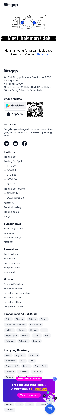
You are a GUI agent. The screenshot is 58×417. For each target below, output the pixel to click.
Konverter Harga (12, 237)
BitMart (36, 341)
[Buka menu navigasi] (51, 5)
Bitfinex (32, 319)
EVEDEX (9, 330)
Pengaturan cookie (14, 306)
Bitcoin (26, 366)
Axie (23, 361)
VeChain (10, 410)
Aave (8, 355)
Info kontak (10, 272)
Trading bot (10, 156)
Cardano (10, 371)
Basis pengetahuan (14, 228)
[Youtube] (15, 143)
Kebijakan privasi (13, 288)
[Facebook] (24, 143)
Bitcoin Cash (41, 366)
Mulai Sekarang (29, 395)
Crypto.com (35, 324)
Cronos (9, 377)
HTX (44, 330)
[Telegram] (6, 143)
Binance (20, 319)
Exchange (9, 233)
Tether (9, 404)
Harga (7, 216)
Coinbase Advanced (15, 324)
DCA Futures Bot (15, 197)
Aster (8, 319)
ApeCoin (33, 355)
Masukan (8, 242)
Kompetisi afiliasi (12, 267)
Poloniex (10, 341)
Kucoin (37, 335)
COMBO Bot (13, 193)
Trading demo (11, 211)
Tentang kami (11, 254)
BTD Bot (11, 174)
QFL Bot (11, 183)
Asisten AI (9, 202)
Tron (19, 404)
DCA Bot (11, 170)
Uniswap (42, 404)
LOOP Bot (12, 179)
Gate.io (21, 330)
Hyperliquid (11, 335)
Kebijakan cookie (13, 297)
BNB (32, 361)
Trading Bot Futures (14, 188)
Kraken (25, 335)
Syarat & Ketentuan (14, 284)
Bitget (44, 319)
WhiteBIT (23, 341)
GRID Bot (11, 165)
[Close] (55, 379)
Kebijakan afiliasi (12, 302)
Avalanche (10, 361)
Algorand (20, 355)
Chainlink (23, 371)
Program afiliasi (12, 263)
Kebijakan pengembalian (17, 293)
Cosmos (37, 371)
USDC (29, 404)
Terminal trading (12, 207)
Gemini (33, 330)
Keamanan (9, 258)
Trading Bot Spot (13, 161)
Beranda (42, 54)
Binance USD (12, 366)
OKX (47, 335)
